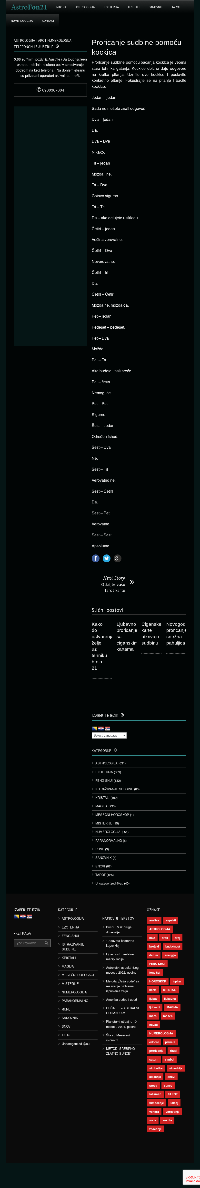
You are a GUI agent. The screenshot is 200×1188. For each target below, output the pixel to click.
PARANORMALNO (108, 840)
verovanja (173, 1111)
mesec (168, 1016)
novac (153, 1024)
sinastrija (175, 1068)
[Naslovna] (29, 7)
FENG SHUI (104, 780)
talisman (155, 1094)
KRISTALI (134, 7)
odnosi (154, 1042)
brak (165, 938)
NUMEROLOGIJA (22, 20)
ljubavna (170, 998)
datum (153, 955)
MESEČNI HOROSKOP (112, 814)
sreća (153, 1085)
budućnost (172, 946)
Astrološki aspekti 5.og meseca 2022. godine (122, 970)
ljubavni (154, 1007)
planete (170, 1042)
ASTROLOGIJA (85, 7)
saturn (153, 1059)
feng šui (154, 972)
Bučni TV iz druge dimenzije (118, 929)
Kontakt (48, 20)
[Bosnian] (95, 728)
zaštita (167, 1120)
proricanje (156, 1050)
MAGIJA (61, 7)
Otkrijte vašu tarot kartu (113, 587)
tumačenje (156, 1103)
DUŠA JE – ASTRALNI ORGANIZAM (122, 1010)
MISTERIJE (103, 823)
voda (152, 1120)
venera (154, 1111)
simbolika (156, 1068)
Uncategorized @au (109, 883)
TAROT (176, 7)
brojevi (154, 946)
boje (152, 938)
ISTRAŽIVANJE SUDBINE (114, 789)
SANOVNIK (155, 7)
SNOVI (100, 866)
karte (153, 990)
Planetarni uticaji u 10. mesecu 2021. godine (122, 1024)
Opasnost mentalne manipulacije (120, 956)
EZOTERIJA (111, 7)
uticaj (174, 1103)
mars (153, 1016)
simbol (169, 1059)
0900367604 (50, 90)
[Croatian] (101, 728)
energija (170, 955)
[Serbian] (107, 728)
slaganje (155, 1076)
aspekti (171, 920)
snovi (171, 1076)
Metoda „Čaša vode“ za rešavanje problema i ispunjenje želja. (122, 986)
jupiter (177, 981)
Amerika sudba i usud (121, 999)
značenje (155, 1129)
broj (177, 938)
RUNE (99, 849)
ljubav (153, 998)
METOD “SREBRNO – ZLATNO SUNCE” (122, 1051)
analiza (154, 920)
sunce (168, 1085)
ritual (173, 1050)
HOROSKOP (157, 981)
